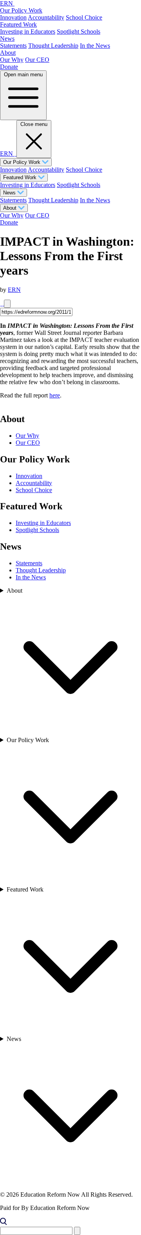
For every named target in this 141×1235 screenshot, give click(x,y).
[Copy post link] (7, 304)
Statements (13, 45)
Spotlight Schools (78, 31)
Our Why (12, 59)
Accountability (46, 17)
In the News (95, 45)
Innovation (13, 17)
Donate (9, 66)
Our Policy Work (21, 10)
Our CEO (37, 59)
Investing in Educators (27, 31)
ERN (14, 289)
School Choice (84, 17)
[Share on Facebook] (1, 303)
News (7, 38)
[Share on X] (3, 303)
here (54, 395)
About (8, 52)
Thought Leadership (53, 45)
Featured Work (18, 24)
